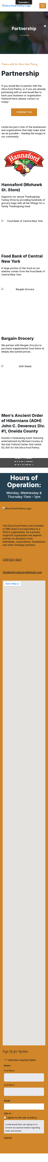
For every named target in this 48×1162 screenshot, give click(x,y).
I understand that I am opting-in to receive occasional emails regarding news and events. (22, 1127)
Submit (8, 1137)
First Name (9, 1070)
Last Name (9, 1085)
